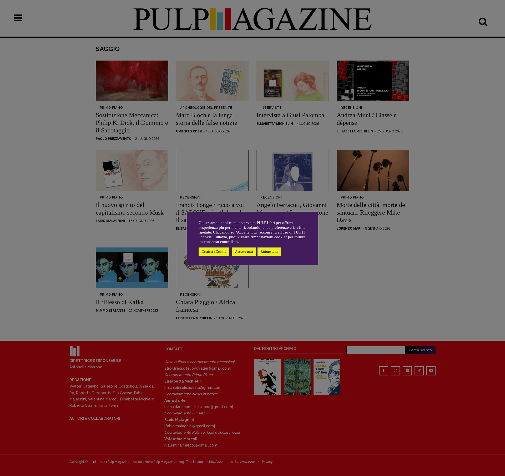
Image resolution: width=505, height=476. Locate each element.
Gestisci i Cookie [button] (214, 252)
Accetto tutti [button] (244, 252)
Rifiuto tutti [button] (269, 252)
